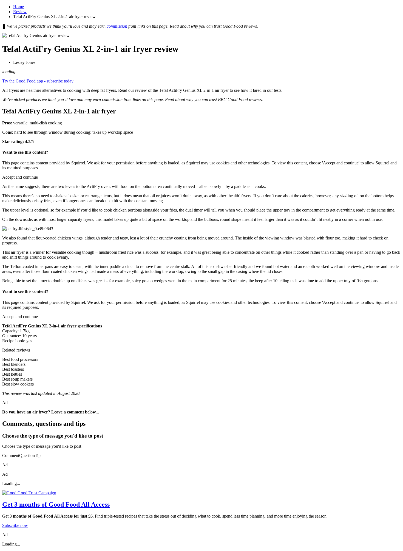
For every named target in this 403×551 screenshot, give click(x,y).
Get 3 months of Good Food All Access (56, 504)
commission (117, 26)
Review (20, 11)
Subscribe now (15, 525)
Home (18, 6)
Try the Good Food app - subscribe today (37, 81)
